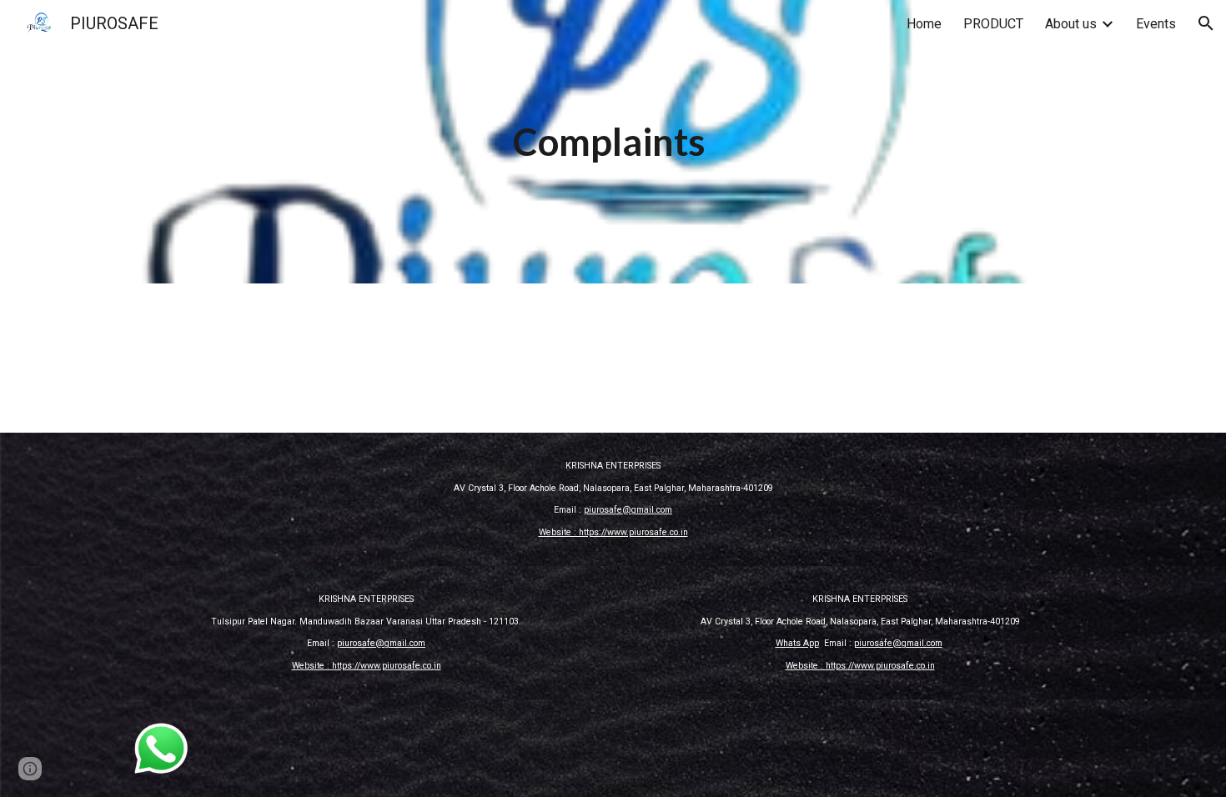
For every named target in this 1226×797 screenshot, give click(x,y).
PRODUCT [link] (993, 24)
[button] (1206, 23)
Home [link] (924, 24)
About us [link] (1071, 24)
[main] (613, 142)
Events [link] (1156, 24)
